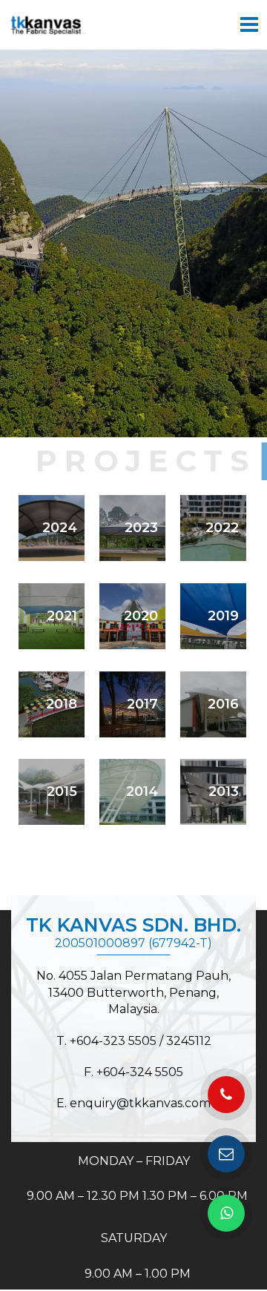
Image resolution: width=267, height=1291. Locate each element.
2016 (223, 704)
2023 (141, 528)
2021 (62, 616)
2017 (142, 704)
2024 (59, 528)
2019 (223, 616)
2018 (61, 704)
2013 (223, 792)
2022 (222, 528)
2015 (62, 792)
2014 (142, 792)
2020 (141, 616)
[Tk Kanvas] (48, 25)
